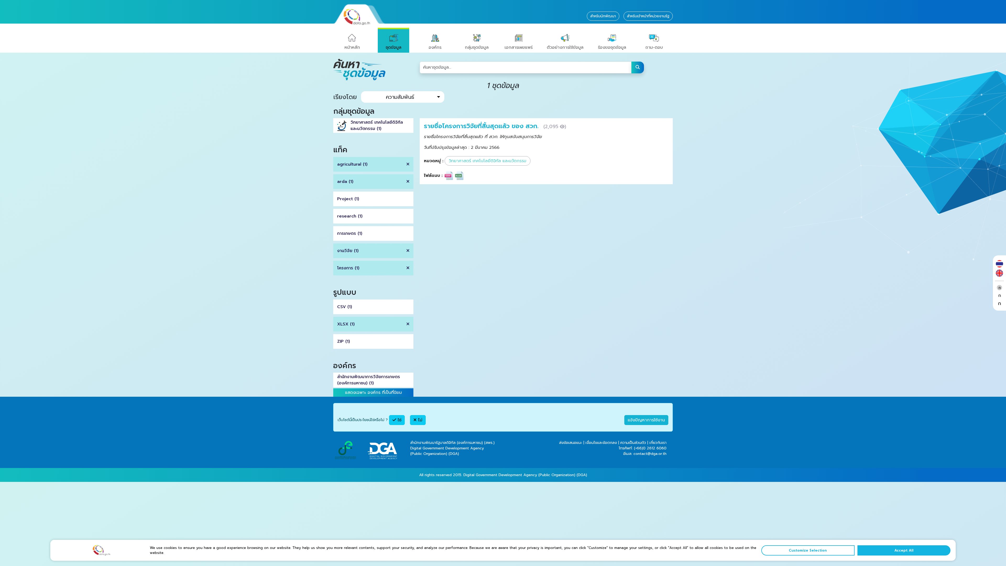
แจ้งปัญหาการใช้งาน (646, 420)
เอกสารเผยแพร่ (519, 47)
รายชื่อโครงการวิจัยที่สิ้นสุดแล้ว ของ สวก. (482, 126)
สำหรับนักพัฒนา (603, 16)
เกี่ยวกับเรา (657, 442)
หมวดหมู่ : (433, 161)
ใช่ (398, 420)
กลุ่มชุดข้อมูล (477, 47)
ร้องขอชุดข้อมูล (612, 47)
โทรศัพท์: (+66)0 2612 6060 (642, 448)
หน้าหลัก (352, 47)
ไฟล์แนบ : (433, 175)
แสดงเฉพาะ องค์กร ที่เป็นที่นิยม (373, 392)
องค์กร (435, 47)
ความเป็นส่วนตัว (633, 442)
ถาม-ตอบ (654, 47)
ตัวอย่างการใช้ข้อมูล (565, 47)
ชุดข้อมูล (393, 47)
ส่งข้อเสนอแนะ (570, 442)
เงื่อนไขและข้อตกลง (601, 442)
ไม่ (419, 420)
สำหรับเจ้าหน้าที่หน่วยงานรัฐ (648, 16)
